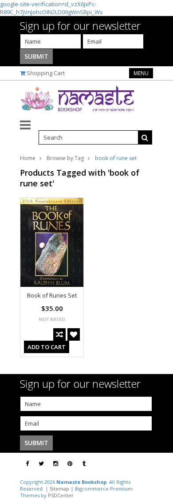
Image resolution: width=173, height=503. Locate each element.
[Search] (145, 137)
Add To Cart (47, 347)
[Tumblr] (84, 464)
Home (27, 158)
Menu (141, 73)
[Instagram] (55, 464)
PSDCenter (61, 495)
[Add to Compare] (59, 334)
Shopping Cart (46, 73)
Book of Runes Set (52, 295)
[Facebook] (27, 464)
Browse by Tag (65, 158)
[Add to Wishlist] (73, 334)
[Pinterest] (69, 464)
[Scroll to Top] (159, 464)
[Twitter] (41, 464)
